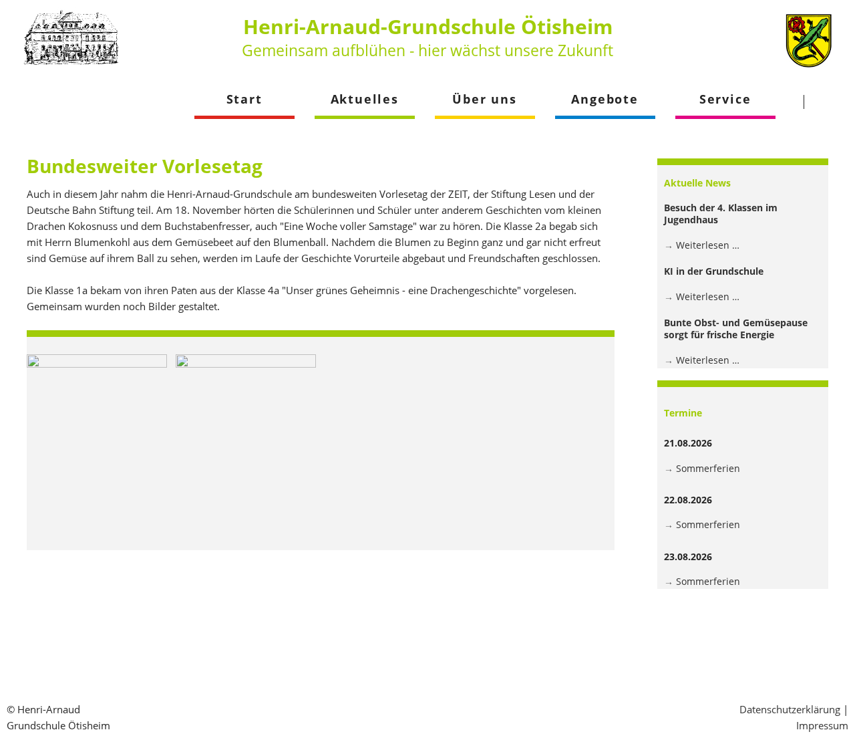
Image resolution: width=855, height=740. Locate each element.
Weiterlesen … (707, 245)
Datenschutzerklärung (789, 709)
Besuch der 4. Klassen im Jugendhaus (721, 213)
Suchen (829, 101)
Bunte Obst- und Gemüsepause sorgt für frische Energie (736, 328)
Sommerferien (708, 468)
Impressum (822, 725)
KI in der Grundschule (713, 271)
